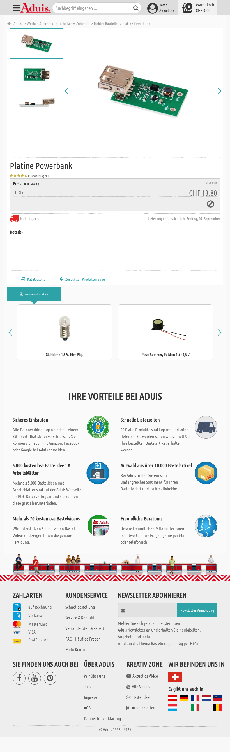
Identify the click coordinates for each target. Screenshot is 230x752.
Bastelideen (142, 697)
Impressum (93, 697)
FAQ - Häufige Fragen (83, 638)
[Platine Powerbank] (143, 91)
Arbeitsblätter (143, 707)
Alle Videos (141, 686)
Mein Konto (75, 649)
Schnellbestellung (80, 606)
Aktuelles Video (145, 675)
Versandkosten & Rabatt (84, 628)
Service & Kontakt (79, 617)
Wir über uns (94, 675)
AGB (87, 707)
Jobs (87, 686)
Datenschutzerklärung (102, 718)
